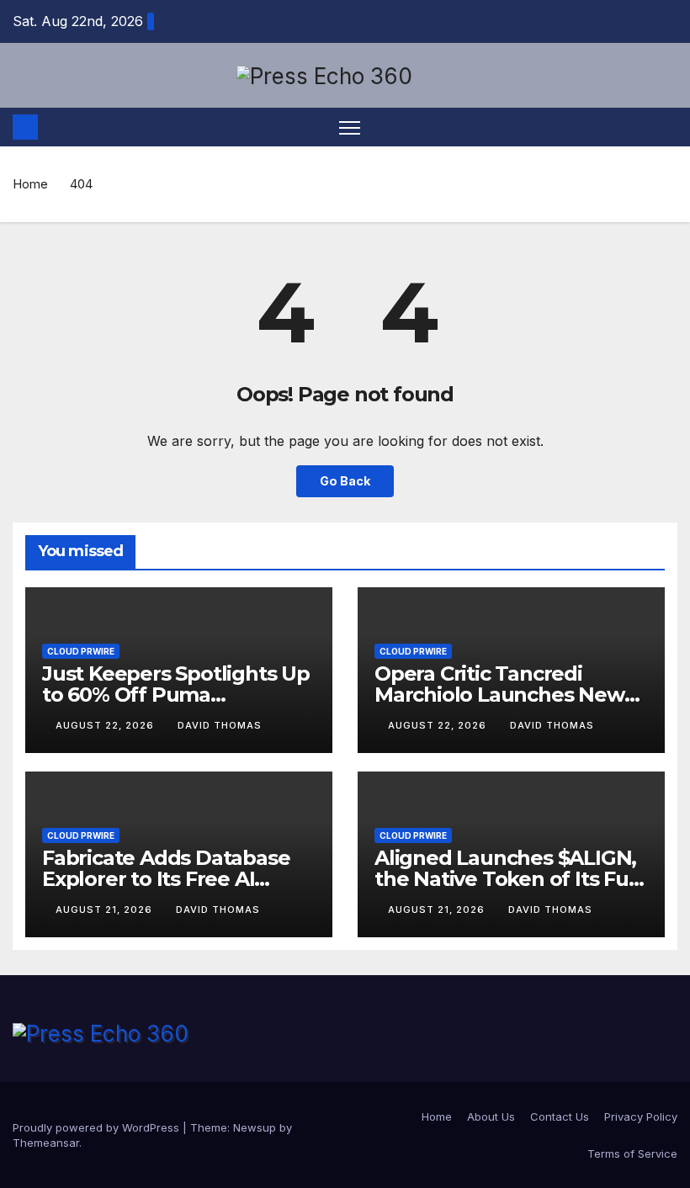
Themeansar (46, 1142)
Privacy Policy (640, 1116)
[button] (666, 127)
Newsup (254, 1127)
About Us (491, 1116)
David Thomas (220, 725)
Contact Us (559, 1116)
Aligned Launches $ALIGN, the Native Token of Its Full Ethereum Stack (507, 879)
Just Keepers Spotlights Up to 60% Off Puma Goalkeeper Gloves (176, 694)
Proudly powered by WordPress (98, 1127)
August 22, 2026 (106, 725)
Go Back (345, 481)
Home (30, 184)
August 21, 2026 (106, 909)
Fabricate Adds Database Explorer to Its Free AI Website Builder (165, 879)
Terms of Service (632, 1153)
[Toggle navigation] (349, 127)
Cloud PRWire (80, 651)
